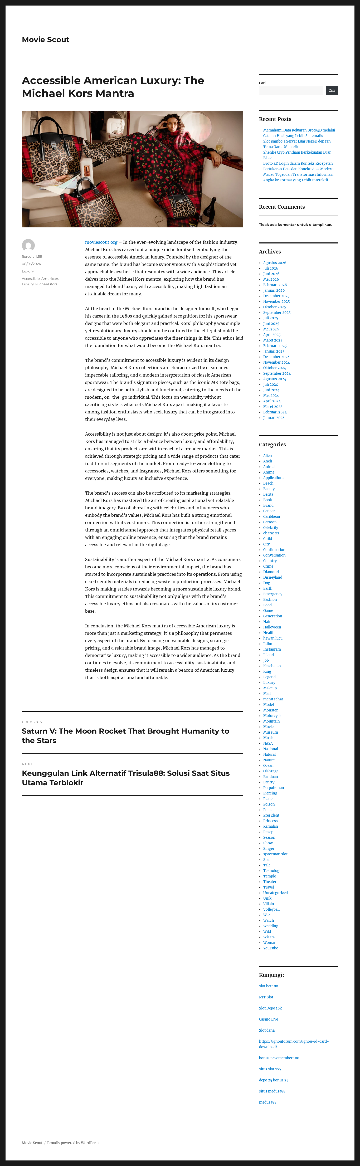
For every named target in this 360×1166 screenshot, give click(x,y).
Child (267, 538)
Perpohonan (273, 788)
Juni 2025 (271, 323)
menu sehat (273, 699)
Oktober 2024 (274, 368)
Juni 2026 (271, 274)
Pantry (268, 782)
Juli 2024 (270, 384)
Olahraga (270, 771)
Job (266, 660)
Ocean (268, 765)
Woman (269, 942)
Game (268, 610)
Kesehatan (272, 666)
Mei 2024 (271, 395)
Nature (269, 760)
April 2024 (272, 401)
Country (270, 561)
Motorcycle (272, 716)
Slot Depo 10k (270, 1008)
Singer (268, 848)
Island (268, 655)
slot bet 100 (268, 986)
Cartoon (270, 522)
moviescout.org (101, 242)
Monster (270, 710)
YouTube (270, 948)
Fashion (270, 599)
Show (268, 843)
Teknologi (271, 871)
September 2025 (277, 312)
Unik (267, 898)
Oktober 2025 (274, 307)
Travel (268, 887)
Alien (267, 455)
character (271, 533)
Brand (268, 505)
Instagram (272, 649)
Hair (267, 621)
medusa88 (267, 1102)
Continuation (274, 550)
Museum (270, 732)
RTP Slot (266, 997)
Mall (267, 693)
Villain (268, 904)
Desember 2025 (276, 296)
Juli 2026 (270, 268)
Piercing (270, 793)
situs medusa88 (272, 1091)
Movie (268, 727)
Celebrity (270, 527)
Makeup (270, 688)
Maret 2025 (273, 340)
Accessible (31, 278)
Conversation (274, 555)
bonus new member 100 (279, 1058)
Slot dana (267, 1030)
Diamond (271, 572)
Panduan (270, 776)
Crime (268, 566)
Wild (267, 931)
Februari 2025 (275, 346)
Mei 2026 (271, 279)
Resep (268, 832)
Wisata (269, 937)
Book (267, 500)
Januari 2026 (274, 290)
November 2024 (276, 362)
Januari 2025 (274, 351)
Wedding (270, 926)
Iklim (267, 644)
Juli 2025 (270, 318)
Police (268, 810)
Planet (268, 799)
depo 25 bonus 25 (274, 1080)
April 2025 (272, 335)
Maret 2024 (273, 406)
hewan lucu (273, 638)
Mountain (271, 721)
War (266, 915)
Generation (272, 616)
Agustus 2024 (274, 379)
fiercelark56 (32, 256)
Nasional (270, 749)
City (266, 544)
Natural (269, 754)
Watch (268, 920)
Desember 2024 (276, 357)
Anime (268, 472)
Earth (268, 588)
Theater (269, 882)
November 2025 (276, 301)
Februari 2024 (275, 412)
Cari (262, 83)
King (267, 671)
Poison (269, 804)
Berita (268, 494)
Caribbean (271, 516)
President (271, 815)
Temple (269, 876)
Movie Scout (45, 39)
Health (269, 633)
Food (267, 605)
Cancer (269, 511)
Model (268, 704)
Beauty (269, 489)
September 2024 (277, 373)
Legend (269, 677)
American (49, 278)
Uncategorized (275, 893)
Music (268, 738)
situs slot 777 (270, 1069)
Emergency (272, 594)
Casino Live (268, 1019)
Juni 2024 (271, 390)
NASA (268, 743)
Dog (266, 583)
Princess (270, 821)
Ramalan (270, 826)
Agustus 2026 (274, 263)
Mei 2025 (271, 329)
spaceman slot (275, 854)
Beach (268, 483)
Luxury (28, 271)
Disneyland (272, 577)
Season (269, 837)
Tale (266, 865)
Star (266, 859)
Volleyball (271, 909)
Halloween (272, 627)
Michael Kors (46, 284)
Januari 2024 (274, 418)
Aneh (267, 461)
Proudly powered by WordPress (73, 1143)
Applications (273, 478)
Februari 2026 (275, 285)
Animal (269, 467)
